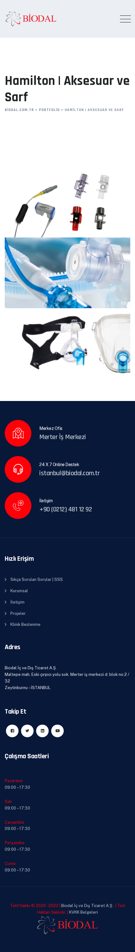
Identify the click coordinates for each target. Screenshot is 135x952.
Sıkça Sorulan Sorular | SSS (36, 579)
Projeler (18, 613)
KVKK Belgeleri (83, 912)
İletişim (17, 602)
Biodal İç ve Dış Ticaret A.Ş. (86, 905)
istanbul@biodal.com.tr (69, 473)
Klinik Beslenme (25, 624)
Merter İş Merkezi (62, 437)
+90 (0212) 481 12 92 (65, 509)
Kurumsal (19, 590)
